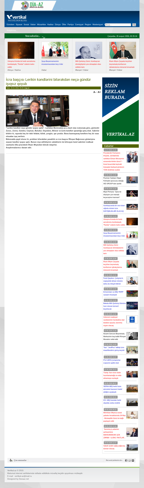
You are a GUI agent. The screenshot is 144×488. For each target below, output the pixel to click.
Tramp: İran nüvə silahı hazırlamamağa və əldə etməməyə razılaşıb (112, 375)
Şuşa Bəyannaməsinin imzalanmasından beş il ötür (52, 62)
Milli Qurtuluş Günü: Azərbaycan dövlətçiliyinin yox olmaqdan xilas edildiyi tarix (88, 64)
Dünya (58, 24)
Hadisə (50, 24)
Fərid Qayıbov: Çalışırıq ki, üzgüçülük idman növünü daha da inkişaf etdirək (113, 281)
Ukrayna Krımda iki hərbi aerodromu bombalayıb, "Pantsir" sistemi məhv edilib (21, 64)
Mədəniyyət (98, 24)
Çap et (27, 88)
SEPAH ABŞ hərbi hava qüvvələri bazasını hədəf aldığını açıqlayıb (112, 389)
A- (95, 92)
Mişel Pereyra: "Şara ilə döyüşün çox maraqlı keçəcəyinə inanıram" (112, 194)
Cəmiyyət (79, 24)
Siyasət (19, 24)
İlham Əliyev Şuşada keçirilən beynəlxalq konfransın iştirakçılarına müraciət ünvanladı (121, 64)
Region (88, 24)
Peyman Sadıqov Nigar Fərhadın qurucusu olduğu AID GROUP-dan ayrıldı (113, 181)
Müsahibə (41, 24)
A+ (99, 92)
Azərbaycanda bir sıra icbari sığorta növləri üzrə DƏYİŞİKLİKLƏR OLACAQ (114, 208)
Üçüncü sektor (122, 24)
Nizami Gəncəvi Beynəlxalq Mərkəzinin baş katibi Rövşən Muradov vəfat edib (114, 336)
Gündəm (10, 24)
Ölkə (64, 24)
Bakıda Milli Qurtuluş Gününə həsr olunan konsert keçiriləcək (114, 306)
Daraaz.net (24, 479)
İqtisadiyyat (109, 24)
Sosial (26, 24)
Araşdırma (11, 30)
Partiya (71, 24)
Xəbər (33, 24)
